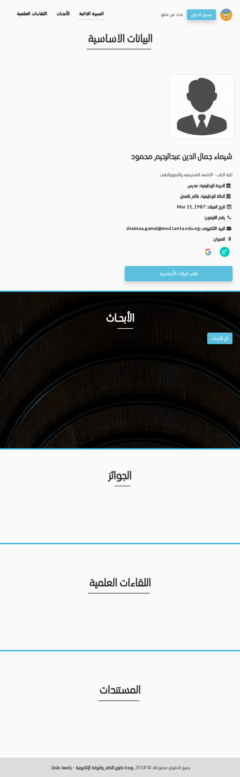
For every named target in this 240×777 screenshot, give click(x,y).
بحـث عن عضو (172, 14)
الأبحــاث (63, 14)
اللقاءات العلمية (32, 14)
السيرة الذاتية (91, 14)
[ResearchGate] (224, 251)
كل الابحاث (219, 338)
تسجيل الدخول (201, 14)
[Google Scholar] (208, 251)
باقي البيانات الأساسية (179, 273)
